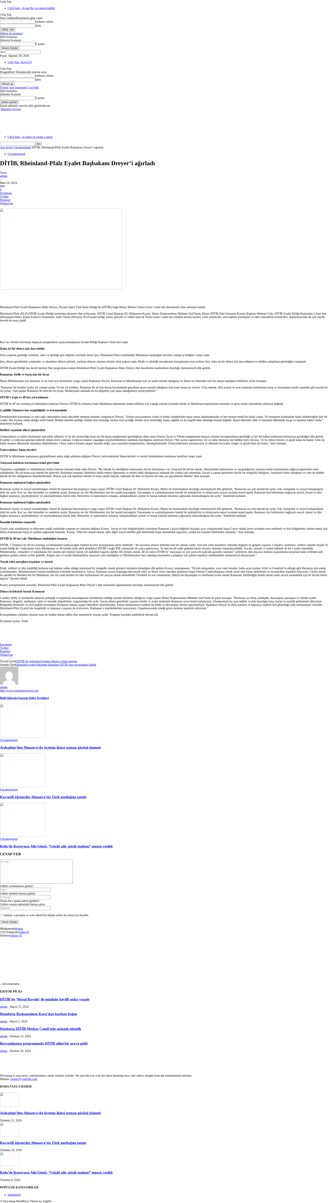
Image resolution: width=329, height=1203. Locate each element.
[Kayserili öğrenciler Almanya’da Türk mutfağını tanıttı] (22, 786)
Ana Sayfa (6, 147)
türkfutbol (14, 1194)
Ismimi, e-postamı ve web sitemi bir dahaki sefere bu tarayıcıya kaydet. (46, 915)
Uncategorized (22, 147)
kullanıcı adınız (44, 21)
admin (3, 176)
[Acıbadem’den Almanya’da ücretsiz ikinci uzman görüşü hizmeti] (22, 736)
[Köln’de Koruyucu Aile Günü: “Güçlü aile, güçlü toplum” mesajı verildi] (22, 835)
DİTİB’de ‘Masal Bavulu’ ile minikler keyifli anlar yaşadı (44, 999)
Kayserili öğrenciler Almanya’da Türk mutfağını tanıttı (43, 797)
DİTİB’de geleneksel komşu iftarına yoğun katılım (46, 661)
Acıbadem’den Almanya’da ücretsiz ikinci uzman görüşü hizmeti (50, 747)
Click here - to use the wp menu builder (31, 8)
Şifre (38, 25)
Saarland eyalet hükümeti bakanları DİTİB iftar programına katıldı (56, 664)
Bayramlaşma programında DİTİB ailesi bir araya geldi (44, 1043)
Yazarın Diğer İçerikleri (33, 698)
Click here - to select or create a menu (30, 137)
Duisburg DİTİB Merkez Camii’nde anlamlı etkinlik (40, 1029)
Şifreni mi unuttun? (11, 33)
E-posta (39, 43)
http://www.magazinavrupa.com (19, 690)
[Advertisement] (69, 119)
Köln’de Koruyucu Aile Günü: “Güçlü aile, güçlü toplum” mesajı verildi (56, 846)
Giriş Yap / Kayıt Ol (20, 62)
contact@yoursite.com (23, 1079)
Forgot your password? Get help (19, 87)
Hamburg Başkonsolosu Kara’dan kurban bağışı (38, 1014)
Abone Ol (16, 935)
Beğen (19, 928)
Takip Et (24, 932)
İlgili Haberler (9, 698)
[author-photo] (9, 683)
